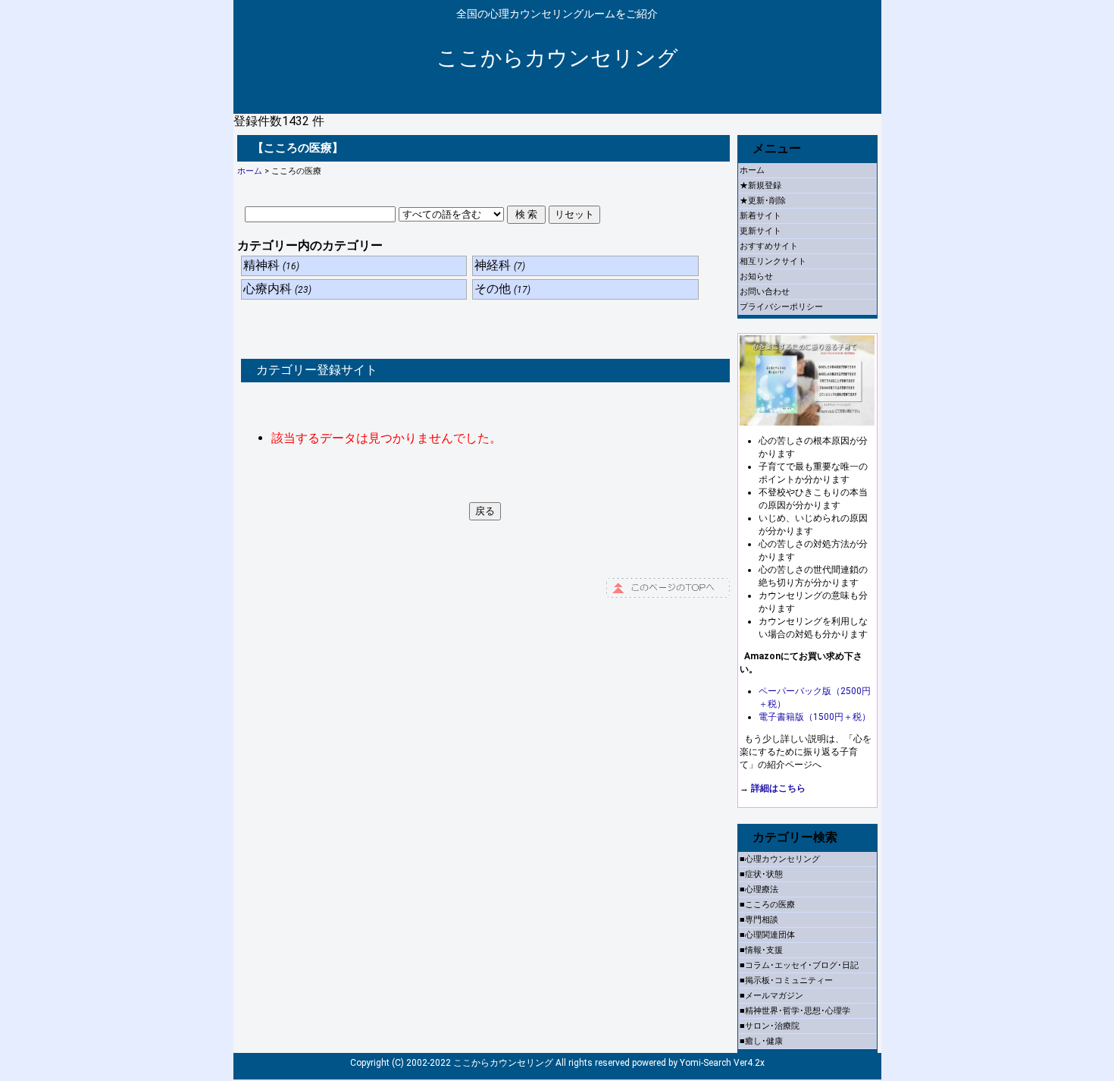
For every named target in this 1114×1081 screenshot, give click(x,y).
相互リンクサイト (773, 261)
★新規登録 (760, 185)
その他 (502, 288)
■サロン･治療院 (770, 1026)
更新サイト (760, 231)
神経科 (499, 265)
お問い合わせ (765, 292)
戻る (485, 511)
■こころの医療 (767, 905)
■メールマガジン (771, 996)
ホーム (249, 171)
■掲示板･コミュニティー (786, 980)
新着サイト (760, 216)
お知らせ (756, 276)
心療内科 (277, 288)
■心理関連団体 (767, 935)
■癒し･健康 (761, 1041)
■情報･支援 (761, 950)
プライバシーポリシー (781, 307)
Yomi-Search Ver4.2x (722, 1062)
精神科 (271, 265)
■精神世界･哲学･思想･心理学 (795, 1011)
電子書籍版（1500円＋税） (815, 717)
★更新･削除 (763, 201)
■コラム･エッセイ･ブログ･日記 (799, 965)
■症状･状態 (761, 874)
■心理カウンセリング (780, 859)
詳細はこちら (778, 788)
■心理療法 (759, 889)
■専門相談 (759, 920)
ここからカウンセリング (557, 58)
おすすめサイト (769, 246)
